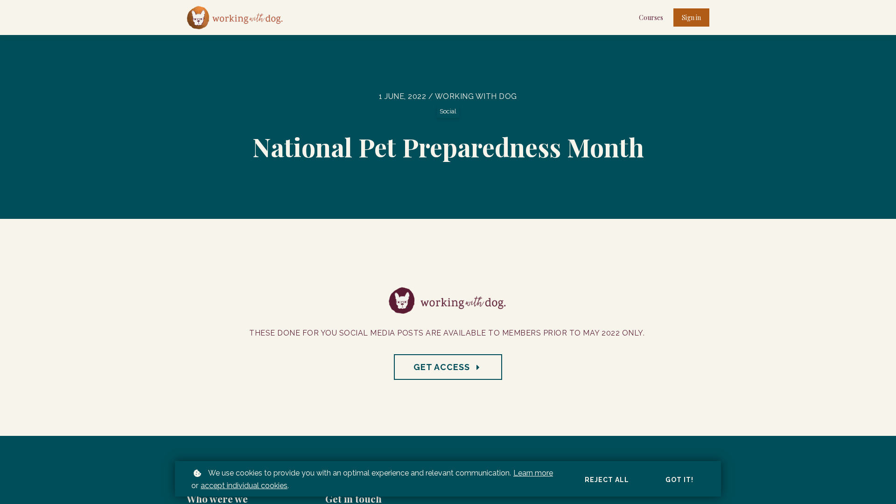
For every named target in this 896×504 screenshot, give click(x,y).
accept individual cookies (244, 485)
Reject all (607, 479)
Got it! (679, 479)
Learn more (533, 473)
